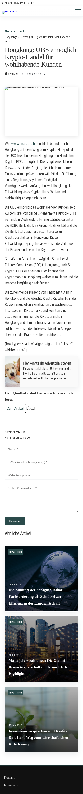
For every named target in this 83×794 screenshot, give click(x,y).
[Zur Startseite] (9, 11)
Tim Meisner (11, 73)
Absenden (15, 521)
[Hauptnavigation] (75, 11)
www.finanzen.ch (23, 143)
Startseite (10, 31)
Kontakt (9, 777)
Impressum (11, 785)
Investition (21, 31)
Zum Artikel (15, 408)
